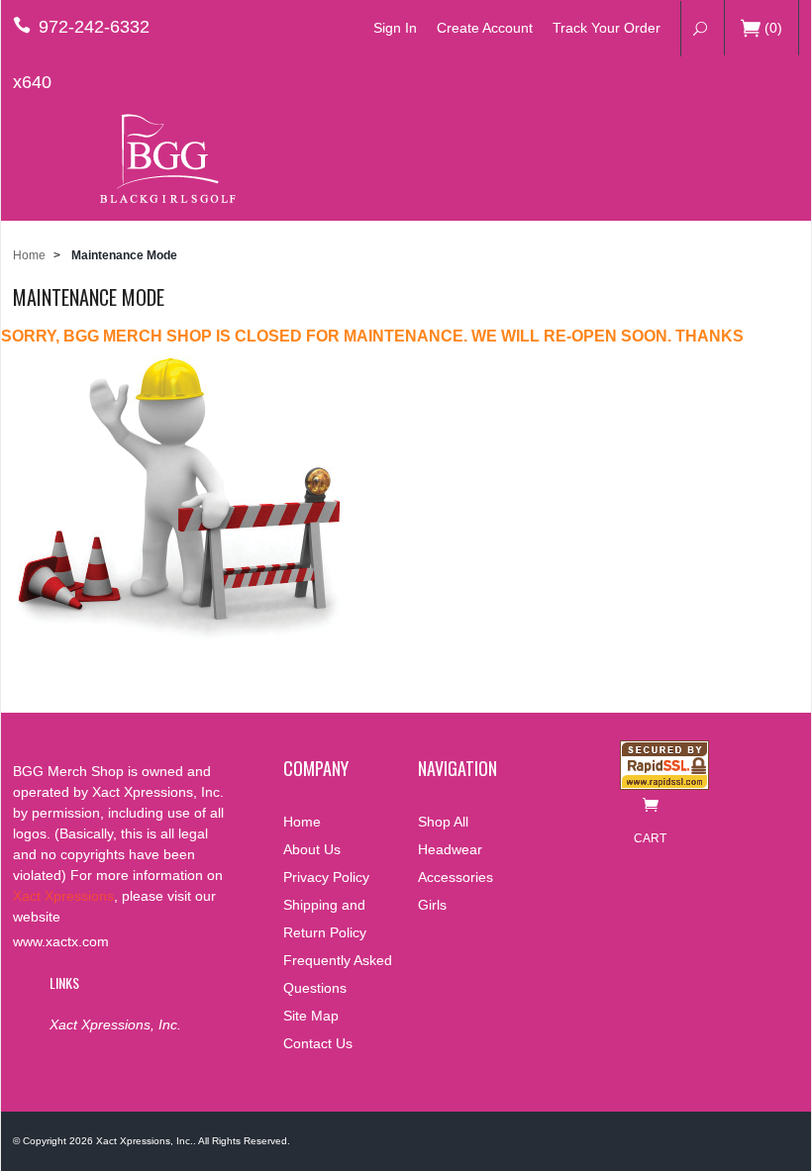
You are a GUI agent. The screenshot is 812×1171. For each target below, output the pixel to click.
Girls (432, 905)
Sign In (395, 28)
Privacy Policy (326, 877)
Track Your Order (606, 28)
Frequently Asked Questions (337, 974)
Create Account (485, 28)
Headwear (450, 849)
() (773, 28)
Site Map (311, 1016)
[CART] (649, 809)
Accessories (455, 877)
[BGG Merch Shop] (163, 158)
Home (29, 255)
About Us (312, 849)
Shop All (443, 821)
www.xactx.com (61, 941)
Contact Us (318, 1043)
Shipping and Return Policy (324, 918)
